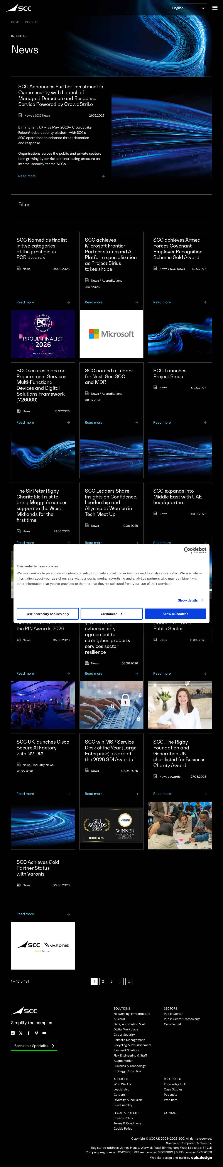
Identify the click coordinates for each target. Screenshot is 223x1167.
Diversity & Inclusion (128, 1100)
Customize (109, 614)
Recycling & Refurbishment (132, 1045)
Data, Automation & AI (129, 1024)
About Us (121, 1079)
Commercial (172, 1024)
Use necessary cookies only (48, 614)
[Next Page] (120, 981)
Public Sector (173, 1014)
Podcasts (170, 1095)
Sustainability (123, 1105)
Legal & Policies (126, 1113)
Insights (32, 22)
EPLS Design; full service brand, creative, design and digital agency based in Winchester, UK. (201, 1158)
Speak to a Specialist (31, 1046)
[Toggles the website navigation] (215, 8)
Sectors (170, 1008)
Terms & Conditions (127, 1123)
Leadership (121, 1089)
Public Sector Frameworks (182, 1019)
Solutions (122, 1008)
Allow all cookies (175, 614)
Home (15, 22)
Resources (172, 1079)
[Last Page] (129, 981)
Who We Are (122, 1084)
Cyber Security (124, 1035)
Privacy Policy (123, 1118)
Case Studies (173, 1089)
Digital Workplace (126, 1029)
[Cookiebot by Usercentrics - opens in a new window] (187, 550)
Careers (119, 1095)
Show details (188, 600)
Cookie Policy (123, 1128)
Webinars (170, 1100)
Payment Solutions (127, 1050)
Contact (171, 1113)
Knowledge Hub (175, 1084)
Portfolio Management (129, 1040)
